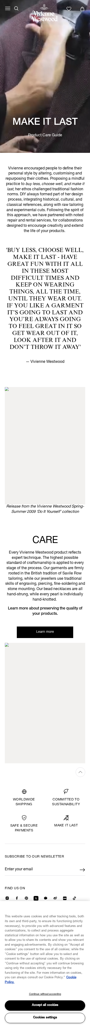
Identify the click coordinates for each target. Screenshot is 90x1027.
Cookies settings (45, 1017)
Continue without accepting (45, 994)
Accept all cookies (45, 1005)
